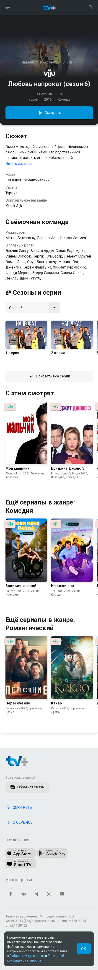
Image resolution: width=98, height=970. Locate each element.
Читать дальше (18, 163)
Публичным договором (27, 956)
